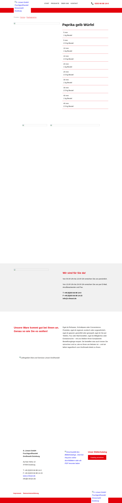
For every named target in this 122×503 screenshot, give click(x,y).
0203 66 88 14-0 (102, 3)
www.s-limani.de (29, 476)
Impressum (17, 493)
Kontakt (74, 3)
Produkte (55, 3)
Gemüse (22, 17)
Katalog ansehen (97, 457)
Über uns (65, 3)
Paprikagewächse (32, 17)
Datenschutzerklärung (31, 493)
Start (46, 3)
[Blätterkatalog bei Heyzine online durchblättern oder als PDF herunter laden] (75, 458)
